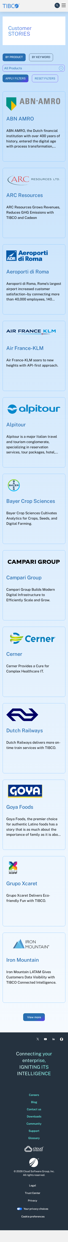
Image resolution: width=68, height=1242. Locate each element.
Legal (32, 1185)
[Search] (57, 4)
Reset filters (45, 78)
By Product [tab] (14, 57)
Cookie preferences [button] (33, 1216)
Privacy (32, 1200)
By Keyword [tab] (41, 57)
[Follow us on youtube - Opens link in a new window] (45, 1039)
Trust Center (32, 1192)
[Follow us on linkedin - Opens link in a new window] (53, 1039)
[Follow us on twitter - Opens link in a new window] (37, 1039)
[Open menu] (63, 5)
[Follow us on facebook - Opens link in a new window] (61, 1039)
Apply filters (15, 78)
